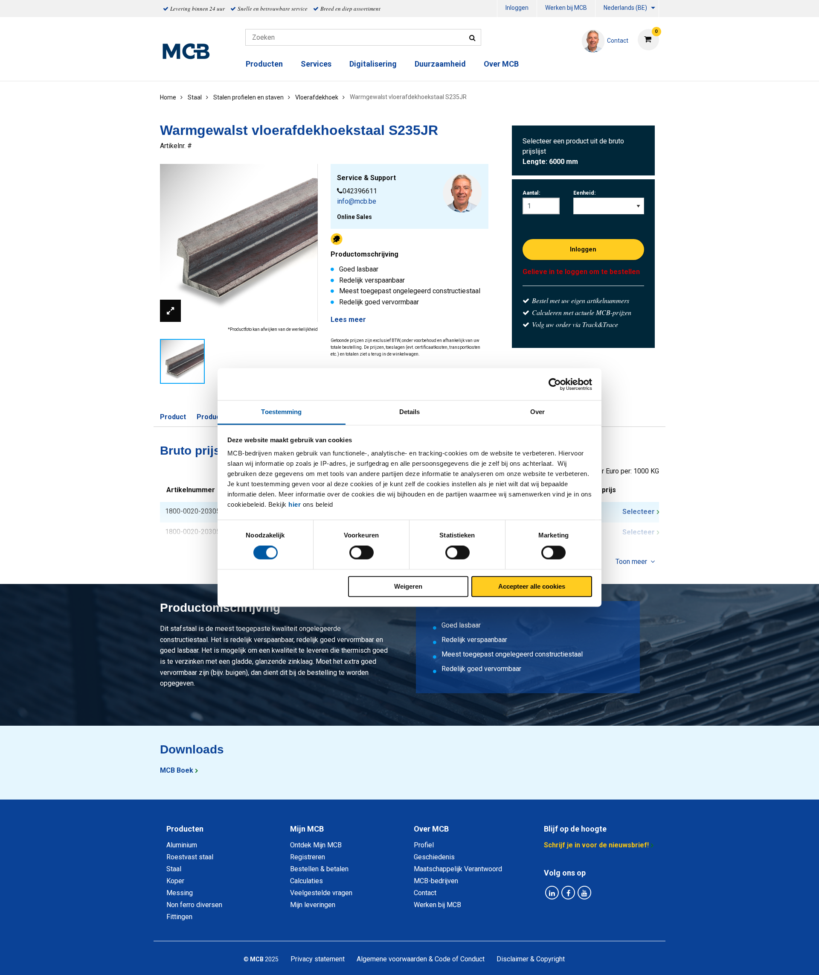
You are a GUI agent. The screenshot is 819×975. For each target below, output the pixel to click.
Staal (173, 869)
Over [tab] (537, 411)
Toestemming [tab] (281, 411)
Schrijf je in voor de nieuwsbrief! (596, 845)
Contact (425, 893)
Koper (175, 881)
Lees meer (348, 319)
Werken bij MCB (566, 7)
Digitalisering (373, 63)
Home (168, 97)
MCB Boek (176, 770)
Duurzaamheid (440, 63)
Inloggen (517, 7)
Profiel (424, 845)
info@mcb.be (356, 201)
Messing (179, 893)
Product (173, 417)
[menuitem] (517, 9)
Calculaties (306, 881)
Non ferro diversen (194, 905)
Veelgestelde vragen (321, 893)
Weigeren (408, 586)
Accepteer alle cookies (531, 586)
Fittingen (179, 917)
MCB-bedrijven (436, 881)
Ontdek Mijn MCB (316, 845)
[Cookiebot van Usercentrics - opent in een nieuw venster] (554, 384)
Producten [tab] (184, 828)
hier (294, 504)
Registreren (307, 857)
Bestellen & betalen (319, 869)
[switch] (361, 553)
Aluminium (181, 845)
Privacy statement (317, 959)
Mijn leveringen (312, 905)
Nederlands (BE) (625, 7)
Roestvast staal (189, 857)
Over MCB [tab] (431, 828)
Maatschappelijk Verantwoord (458, 869)
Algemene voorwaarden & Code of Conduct (421, 959)
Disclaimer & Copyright (531, 959)
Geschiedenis (434, 857)
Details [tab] (409, 411)
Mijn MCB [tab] (307, 828)
